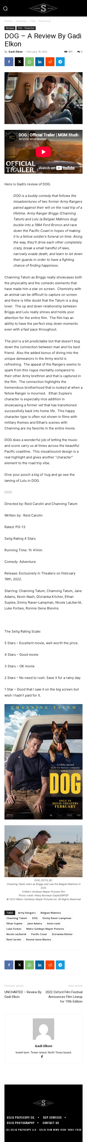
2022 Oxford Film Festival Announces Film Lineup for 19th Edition (64, 996)
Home (8, 21)
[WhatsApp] (29, 61)
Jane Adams (34, 923)
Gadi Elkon (15, 51)
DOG (8, 492)
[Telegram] (60, 61)
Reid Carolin (13, 939)
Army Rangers (27, 912)
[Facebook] (8, 61)
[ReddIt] (50, 61)
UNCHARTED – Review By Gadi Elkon (22, 994)
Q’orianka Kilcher (62, 934)
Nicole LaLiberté (16, 934)
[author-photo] (43, 1040)
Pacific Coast (39, 934)
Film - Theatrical (41, 21)
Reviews (22, 21)
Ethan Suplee (14, 923)
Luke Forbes (13, 928)
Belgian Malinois (51, 912)
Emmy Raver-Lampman (57, 918)
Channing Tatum (16, 918)
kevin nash (53, 923)
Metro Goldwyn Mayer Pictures (45, 928)
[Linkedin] (39, 61)
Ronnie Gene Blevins (38, 939)
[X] (19, 61)
